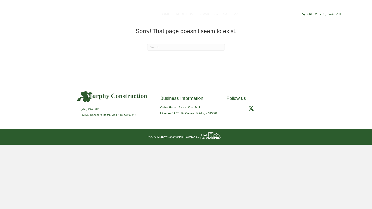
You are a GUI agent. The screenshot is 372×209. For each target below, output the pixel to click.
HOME (165, 14)
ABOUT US (184, 14)
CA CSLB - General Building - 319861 (194, 113)
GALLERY (230, 14)
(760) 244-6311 (90, 108)
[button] (217, 14)
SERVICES (206, 14)
